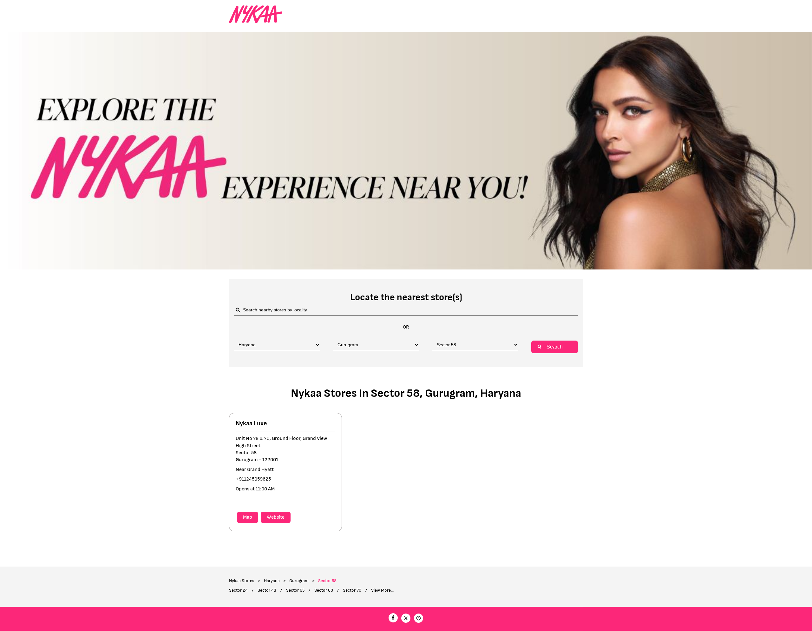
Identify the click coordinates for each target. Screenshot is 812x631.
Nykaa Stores (242, 580)
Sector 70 (352, 590)
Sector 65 (295, 590)
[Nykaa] (255, 14)
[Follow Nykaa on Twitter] (406, 619)
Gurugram (299, 580)
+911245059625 (253, 479)
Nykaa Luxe (251, 423)
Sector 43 (267, 590)
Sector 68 (323, 590)
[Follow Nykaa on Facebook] (393, 619)
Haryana (272, 580)
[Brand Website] (418, 619)
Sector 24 (238, 590)
